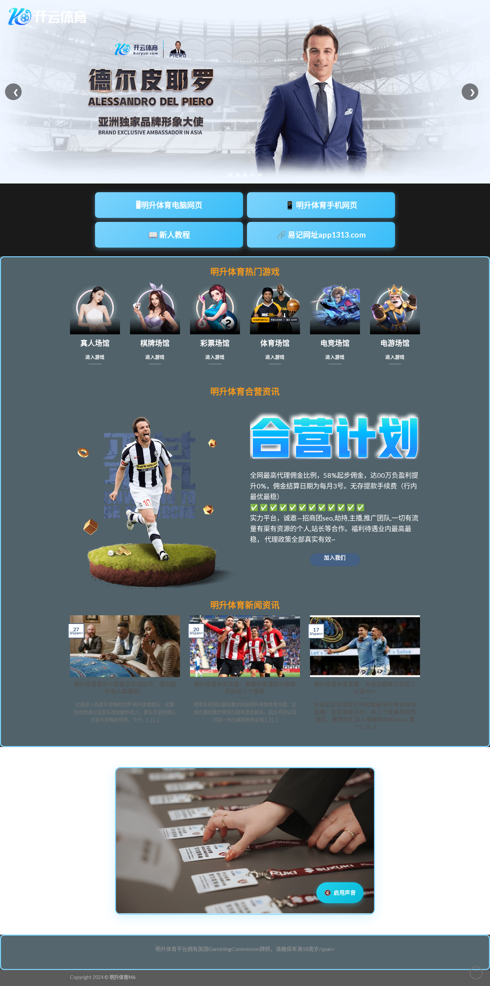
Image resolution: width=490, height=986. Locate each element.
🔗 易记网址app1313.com (321, 234)
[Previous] (69, 676)
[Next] (421, 676)
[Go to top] (476, 972)
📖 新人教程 (169, 234)
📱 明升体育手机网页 (321, 205)
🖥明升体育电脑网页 (169, 205)
